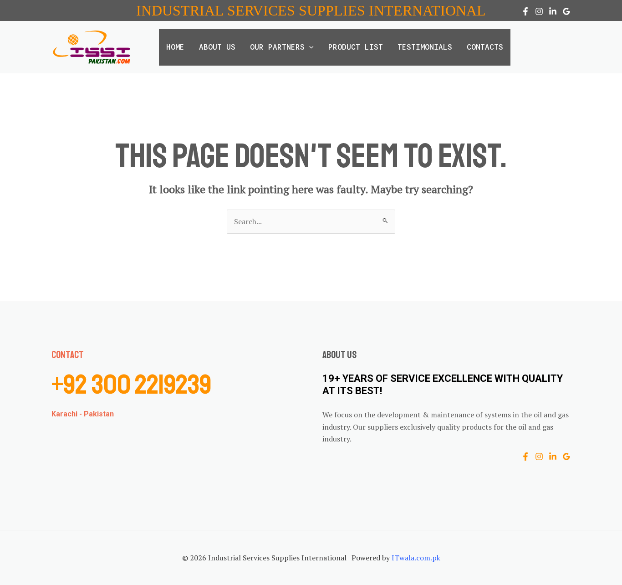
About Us (217, 47)
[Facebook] (525, 11)
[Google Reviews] (566, 11)
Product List (355, 47)
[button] (309, 47)
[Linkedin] (553, 11)
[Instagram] (539, 11)
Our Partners (277, 47)
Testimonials (425, 47)
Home (175, 47)
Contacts (485, 47)
